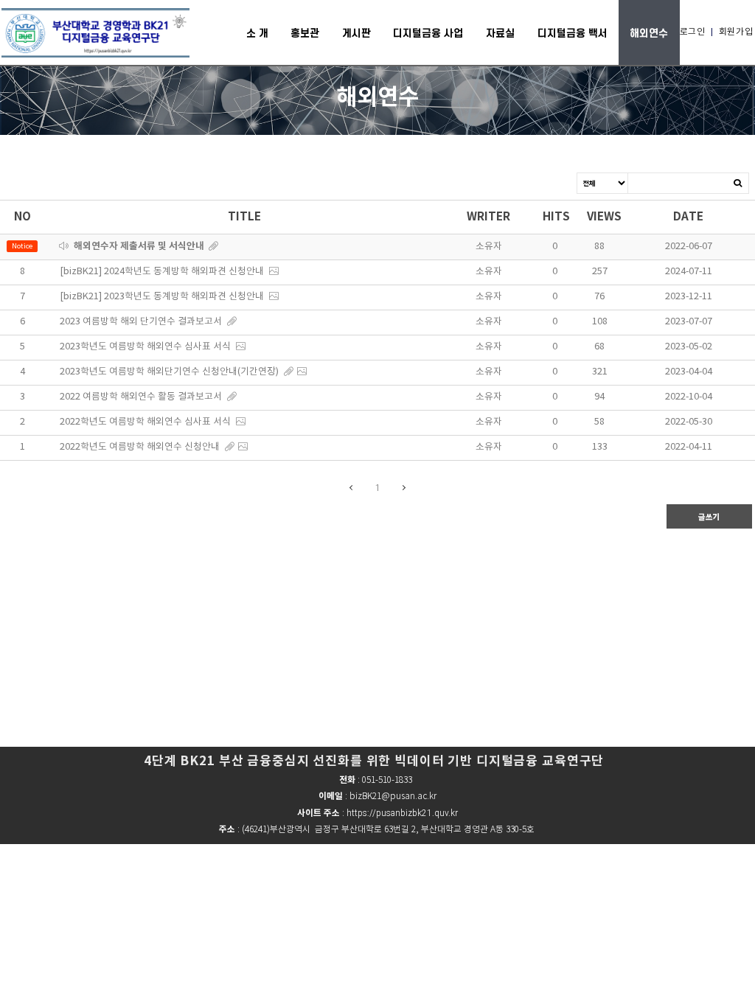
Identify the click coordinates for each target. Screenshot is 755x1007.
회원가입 (736, 32)
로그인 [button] (693, 32)
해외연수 (649, 33)
